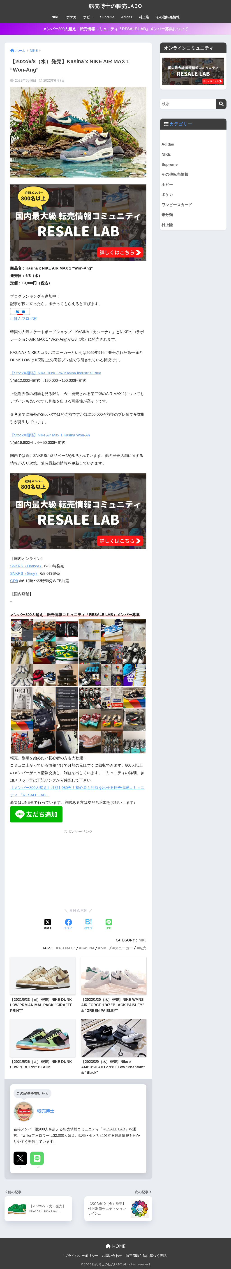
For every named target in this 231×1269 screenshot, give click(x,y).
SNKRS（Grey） (24, 573)
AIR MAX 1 (66, 948)
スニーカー (124, 948)
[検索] (221, 104)
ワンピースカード (177, 205)
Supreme (107, 17)
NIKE (55, 17)
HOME (118, 1246)
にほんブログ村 (23, 319)
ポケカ (71, 17)
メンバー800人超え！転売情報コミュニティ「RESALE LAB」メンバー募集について (115, 29)
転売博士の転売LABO (115, 6)
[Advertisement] (78, 868)
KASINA (88, 948)
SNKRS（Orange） (26, 566)
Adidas (126, 17)
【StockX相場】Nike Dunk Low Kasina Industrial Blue (55, 373)
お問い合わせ (112, 1256)
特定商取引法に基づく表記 (146, 1256)
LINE (37, 1167)
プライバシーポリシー (81, 1256)
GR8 (14, 581)
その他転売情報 (168, 17)
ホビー (88, 17)
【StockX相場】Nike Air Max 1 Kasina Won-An (50, 435)
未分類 (167, 215)
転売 (142, 948)
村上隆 (144, 17)
